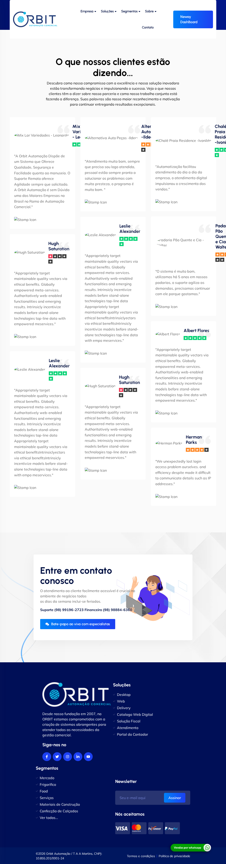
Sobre (149, 11)
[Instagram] (67, 756)
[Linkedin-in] (77, 756)
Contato (148, 27)
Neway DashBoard (189, 19)
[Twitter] (57, 756)
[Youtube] (88, 756)
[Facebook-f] (46, 756)
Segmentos (129, 11)
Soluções (107, 11)
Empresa (87, 11)
